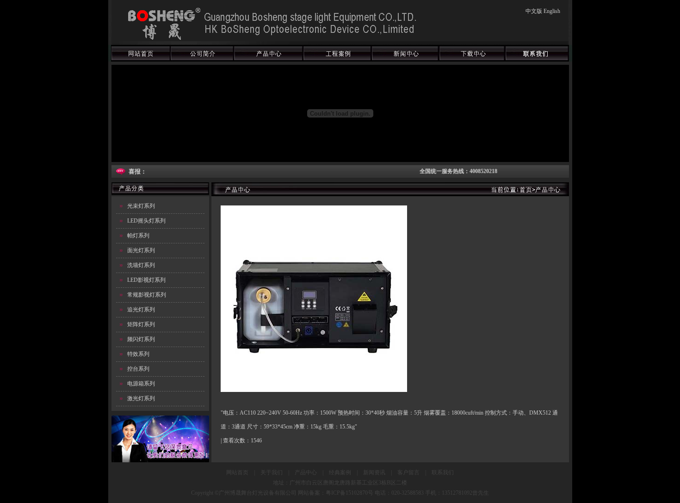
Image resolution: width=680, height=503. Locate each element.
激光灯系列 (141, 398)
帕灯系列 (138, 235)
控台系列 (138, 369)
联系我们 (443, 472)
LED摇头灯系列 (146, 220)
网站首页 (237, 472)
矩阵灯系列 (141, 324)
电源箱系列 (141, 383)
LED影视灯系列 (146, 280)
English (552, 11)
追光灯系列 (141, 309)
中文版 (533, 11)
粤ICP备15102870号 (349, 493)
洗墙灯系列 (141, 265)
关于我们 (271, 472)
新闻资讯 (374, 472)
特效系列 (138, 354)
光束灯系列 (141, 206)
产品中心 (306, 472)
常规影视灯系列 (146, 295)
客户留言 (408, 472)
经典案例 (340, 472)
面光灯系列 (141, 250)
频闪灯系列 (141, 339)
